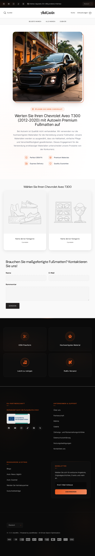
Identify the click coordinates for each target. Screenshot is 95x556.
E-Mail (51, 273)
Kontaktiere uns (59, 449)
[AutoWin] (47, 13)
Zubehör (63, 21)
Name (8, 273)
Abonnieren (70, 492)
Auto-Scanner (12, 480)
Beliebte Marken (35, 21)
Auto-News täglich (14, 474)
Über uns (57, 410)
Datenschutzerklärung (62, 438)
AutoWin (16, 533)
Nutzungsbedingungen (62, 443)
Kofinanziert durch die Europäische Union (23, 410)
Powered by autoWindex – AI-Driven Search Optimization (40, 533)
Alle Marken (50, 21)
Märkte (56, 421)
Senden (12, 306)
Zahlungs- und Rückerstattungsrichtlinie (69, 432)
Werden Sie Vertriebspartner (17, 485)
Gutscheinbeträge (14, 491)
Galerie (56, 427)
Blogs (9, 469)
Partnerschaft (59, 416)
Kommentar (11, 284)
